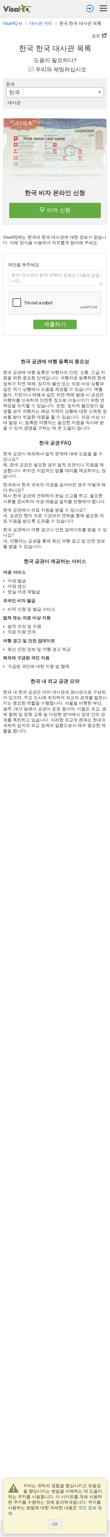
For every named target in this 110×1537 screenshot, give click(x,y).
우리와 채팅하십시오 (60, 69)
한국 (10, 84)
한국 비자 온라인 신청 (55, 192)
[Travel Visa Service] (17, 8)
